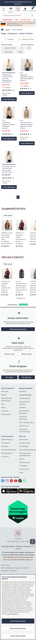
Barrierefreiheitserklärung (27, 450)
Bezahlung (22, 407)
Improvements (13, 570)
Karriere (21, 459)
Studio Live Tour (24, 469)
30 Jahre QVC (25, 20)
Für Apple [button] (9, 377)
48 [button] (29, 48)
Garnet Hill (25, 568)
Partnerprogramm (6, 453)
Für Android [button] (26, 377)
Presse (3, 407)
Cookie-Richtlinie (12, 614)
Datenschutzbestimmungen (20, 557)
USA (8, 541)
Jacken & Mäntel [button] (10, 48)
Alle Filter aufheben (27, 44)
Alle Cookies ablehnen (18, 628)
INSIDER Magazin (7, 439)
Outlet (21, 472)
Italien (22, 541)
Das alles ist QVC (24, 443)
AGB (5, 557)
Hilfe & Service (24, 426)
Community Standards (11, 560)
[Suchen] (32, 15)
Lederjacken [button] (8, 52)
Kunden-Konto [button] (9, 354)
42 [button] (22, 48)
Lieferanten (5, 411)
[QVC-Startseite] (2, 30)
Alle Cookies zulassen (18, 621)
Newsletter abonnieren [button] (18, 329)
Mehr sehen (8, 215)
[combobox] (16, 15)
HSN (2, 568)
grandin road (4, 570)
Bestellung (22, 391)
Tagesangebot (8, 20)
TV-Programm (5, 443)
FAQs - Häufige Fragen (26, 422)
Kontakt (3, 395)
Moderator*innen (24, 462)
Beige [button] (20, 52)
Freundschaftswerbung (8, 450)
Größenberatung (24, 398)
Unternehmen (23, 439)
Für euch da (5, 456)
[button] (3, 9)
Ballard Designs (9, 568)
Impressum (29, 560)
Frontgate (18, 568)
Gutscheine (4, 446)
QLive (3, 404)
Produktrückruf (6, 414)
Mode (8, 29)
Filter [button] (10, 39)
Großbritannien (15, 541)
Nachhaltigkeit (23, 446)
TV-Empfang (23, 466)
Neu (16, 20)
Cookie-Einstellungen (18, 636)
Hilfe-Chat (4, 391)
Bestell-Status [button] (27, 354)
